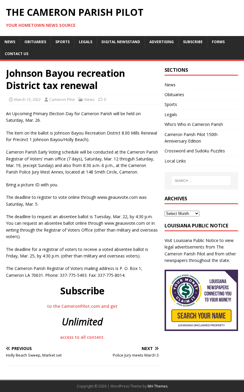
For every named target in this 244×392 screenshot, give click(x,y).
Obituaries (35, 41)
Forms (218, 41)
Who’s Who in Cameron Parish (194, 124)
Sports (62, 41)
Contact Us (16, 53)
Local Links (175, 161)
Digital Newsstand (120, 41)
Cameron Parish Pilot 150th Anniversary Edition (191, 138)
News (9, 41)
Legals (85, 41)
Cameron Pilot (62, 99)
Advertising (161, 41)
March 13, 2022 (27, 99)
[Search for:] (201, 181)
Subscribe (193, 41)
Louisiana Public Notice (195, 240)
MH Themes (158, 386)
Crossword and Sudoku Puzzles (195, 151)
